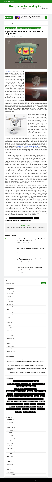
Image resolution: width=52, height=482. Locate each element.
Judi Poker (19, 28)
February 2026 (10, 427)
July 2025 (9, 435)
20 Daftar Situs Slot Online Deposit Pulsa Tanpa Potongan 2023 (19, 383)
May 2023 (9, 466)
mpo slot (8, 322)
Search (43, 283)
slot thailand (9, 340)
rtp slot (8, 330)
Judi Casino (25, 393)
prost (8, 325)
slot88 (8, 343)
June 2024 (9, 443)
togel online (26, 411)
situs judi (42, 396)
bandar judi (9, 291)
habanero (10, 393)
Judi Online (13, 28)
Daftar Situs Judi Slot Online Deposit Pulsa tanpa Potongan (26, 388)
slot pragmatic (25, 409)
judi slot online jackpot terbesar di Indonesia (28, 146)
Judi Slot (25, 28)
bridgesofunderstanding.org (26, 6)
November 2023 (10, 459)
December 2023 (10, 456)
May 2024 (9, 445)
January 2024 (9, 453)
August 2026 (9, 419)
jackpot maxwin (10, 298)
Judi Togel (30, 28)
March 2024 (9, 448)
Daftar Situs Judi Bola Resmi (29, 386)
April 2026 (9, 424)
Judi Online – (8, 71)
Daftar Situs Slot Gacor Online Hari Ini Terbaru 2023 (16, 391)
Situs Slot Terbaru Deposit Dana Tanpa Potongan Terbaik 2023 (25, 401)
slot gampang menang (31, 406)
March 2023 (9, 472)
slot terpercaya (41, 409)
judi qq (8, 309)
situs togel (41, 401)
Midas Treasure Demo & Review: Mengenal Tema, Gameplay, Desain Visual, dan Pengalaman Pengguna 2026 (30, 269)
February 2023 (10, 474)
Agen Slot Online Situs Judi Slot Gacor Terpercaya (21, 218)
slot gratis (40, 406)
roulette (8, 327)
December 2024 (10, 438)
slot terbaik (33, 409)
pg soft (31, 396)
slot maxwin (10, 409)
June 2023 (9, 464)
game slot (9, 296)
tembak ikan (9, 346)
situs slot (10, 401)
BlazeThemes (39, 480)
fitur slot (43, 391)
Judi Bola (8, 28)
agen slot (42, 383)
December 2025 (10, 430)
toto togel (8, 348)
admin (7, 36)
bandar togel (19, 386)
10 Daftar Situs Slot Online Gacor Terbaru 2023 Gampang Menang (26, 381)
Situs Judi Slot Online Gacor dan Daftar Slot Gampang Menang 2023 (21, 398)
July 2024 (9, 440)
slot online (17, 409)
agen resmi (35, 383)
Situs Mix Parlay (39, 398)
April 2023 (9, 469)
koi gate (8, 317)
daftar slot (30, 391)
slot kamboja (9, 338)
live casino (9, 319)
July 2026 (9, 422)
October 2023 (9, 461)
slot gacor (9, 335)
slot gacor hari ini (20, 406)
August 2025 (9, 432)
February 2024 (10, 451)
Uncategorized (37, 28)
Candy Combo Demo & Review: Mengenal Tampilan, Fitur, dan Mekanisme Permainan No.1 (26, 365)
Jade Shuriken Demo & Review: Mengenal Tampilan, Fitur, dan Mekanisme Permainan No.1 (31, 17)
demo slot (9, 293)
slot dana (8, 333)
